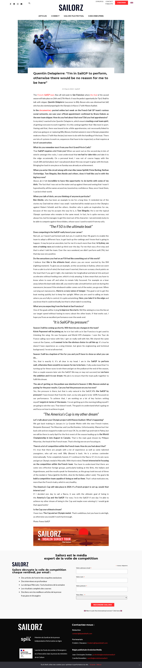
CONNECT (55, 16)
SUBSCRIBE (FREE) (96, 16)
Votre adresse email (83, 568)
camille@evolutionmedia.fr (97, 658)
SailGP (77, 89)
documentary (45, 110)
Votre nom (80, 577)
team (52, 95)
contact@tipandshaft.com (82, 633)
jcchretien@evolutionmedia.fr (104, 654)
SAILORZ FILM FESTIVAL (74, 16)
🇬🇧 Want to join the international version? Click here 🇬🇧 (103, 611)
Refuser (99, 664)
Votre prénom (81, 586)
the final (93, 95)
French (43, 95)
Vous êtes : (80, 595)
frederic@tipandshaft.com (98, 643)
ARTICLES (42, 16)
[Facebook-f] (10, 4)
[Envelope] (21, 4)
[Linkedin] (14, 4)
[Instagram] (17, 4)
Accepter (93, 664)
